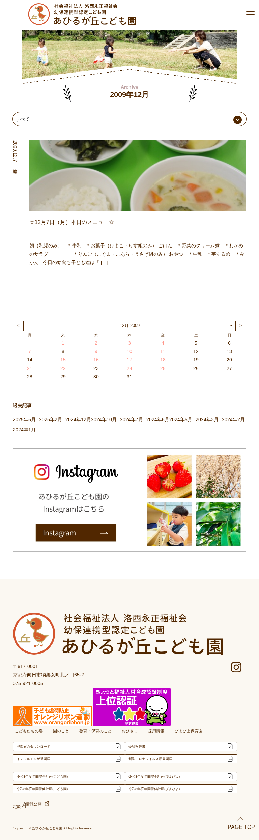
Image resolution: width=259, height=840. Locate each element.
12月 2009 (130, 325)
